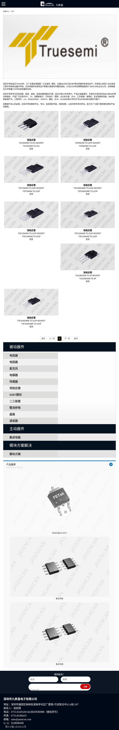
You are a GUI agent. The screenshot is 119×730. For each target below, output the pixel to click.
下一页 (67, 339)
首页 (43, 339)
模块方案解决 (20, 445)
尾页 (76, 339)
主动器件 (16, 429)
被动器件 (16, 347)
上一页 (52, 339)
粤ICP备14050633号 (15, 726)
